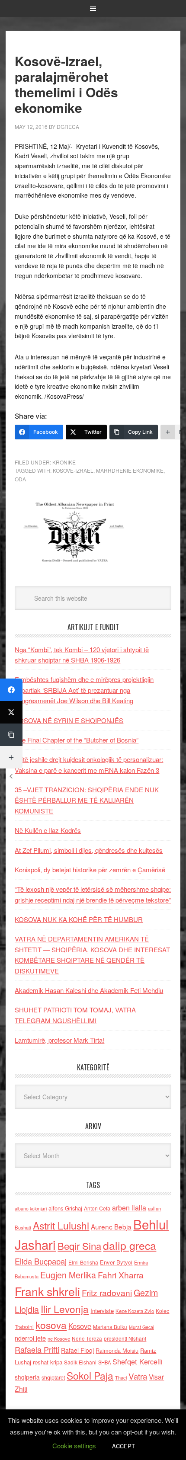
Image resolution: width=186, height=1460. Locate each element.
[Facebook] (11, 690)
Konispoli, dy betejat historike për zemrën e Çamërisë (90, 869)
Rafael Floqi (77, 1350)
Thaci (121, 1377)
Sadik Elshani (80, 1362)
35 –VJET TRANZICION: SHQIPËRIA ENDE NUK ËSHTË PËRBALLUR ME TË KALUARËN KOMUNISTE (87, 800)
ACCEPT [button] (123, 1446)
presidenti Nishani (125, 1338)
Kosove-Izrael (73, 470)
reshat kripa (47, 1362)
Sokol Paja (90, 1375)
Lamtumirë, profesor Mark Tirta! (59, 1039)
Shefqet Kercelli (137, 1361)
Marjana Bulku (110, 1326)
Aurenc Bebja (111, 1226)
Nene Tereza (87, 1338)
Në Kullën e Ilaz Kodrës (48, 830)
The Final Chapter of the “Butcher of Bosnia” (76, 739)
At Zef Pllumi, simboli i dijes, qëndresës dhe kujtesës (89, 850)
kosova (51, 1325)
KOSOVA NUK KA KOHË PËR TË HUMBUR (79, 919)
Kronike (64, 462)
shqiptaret (53, 1377)
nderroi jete (30, 1338)
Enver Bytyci (116, 1262)
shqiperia (27, 1377)
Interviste (102, 1310)
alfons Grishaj (65, 1208)
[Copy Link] (11, 735)
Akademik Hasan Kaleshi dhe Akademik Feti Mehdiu (89, 990)
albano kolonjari (31, 1208)
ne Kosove (59, 1338)
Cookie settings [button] (74, 1445)
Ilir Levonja (65, 1309)
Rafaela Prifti (37, 1349)
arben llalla (129, 1208)
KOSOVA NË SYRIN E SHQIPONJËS (69, 720)
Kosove (79, 1326)
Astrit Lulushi (61, 1225)
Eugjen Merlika (68, 1275)
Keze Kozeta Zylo (134, 1310)
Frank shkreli (47, 1291)
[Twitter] (11, 712)
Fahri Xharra (121, 1275)
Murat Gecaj (141, 1327)
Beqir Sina (79, 1245)
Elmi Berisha (83, 1262)
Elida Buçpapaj (41, 1261)
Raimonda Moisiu (117, 1350)
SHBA (104, 1362)
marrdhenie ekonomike (130, 470)
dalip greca (129, 1245)
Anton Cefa (97, 1208)
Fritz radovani (107, 1292)
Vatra (137, 1376)
